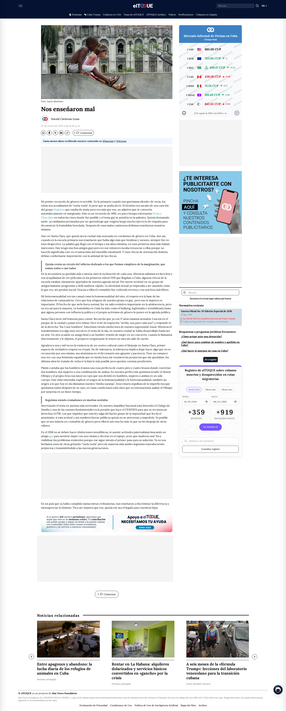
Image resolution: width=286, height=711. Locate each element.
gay (51, 436)
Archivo (203, 705)
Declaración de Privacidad (93, 705)
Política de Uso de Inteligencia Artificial (156, 705)
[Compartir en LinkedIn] (61, 133)
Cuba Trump (93, 14)
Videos (172, 14)
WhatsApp (108, 141)
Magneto (59, 209)
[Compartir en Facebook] (49, 133)
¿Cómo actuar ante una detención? (201, 336)
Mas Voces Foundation (64, 693)
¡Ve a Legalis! (210, 359)
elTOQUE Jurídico (156, 14)
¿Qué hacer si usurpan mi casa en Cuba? (204, 350)
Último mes (226, 389)
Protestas (77, 14)
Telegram (121, 141)
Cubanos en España (206, 14)
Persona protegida (46, 679)
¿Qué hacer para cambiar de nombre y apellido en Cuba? (210, 344)
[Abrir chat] (278, 689)
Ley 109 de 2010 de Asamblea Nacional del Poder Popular (209, 319)
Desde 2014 (194, 389)
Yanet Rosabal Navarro (198, 683)
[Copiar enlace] (67, 133)
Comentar (83, 132)
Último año (210, 389)
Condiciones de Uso (121, 705)
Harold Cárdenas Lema (65, 119)
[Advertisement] (106, 170)
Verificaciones (185, 14)
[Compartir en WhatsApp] (43, 133)
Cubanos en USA (112, 14)
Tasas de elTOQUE (134, 14)
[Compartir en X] (55, 133)
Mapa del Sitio (188, 705)
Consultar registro (210, 449)
